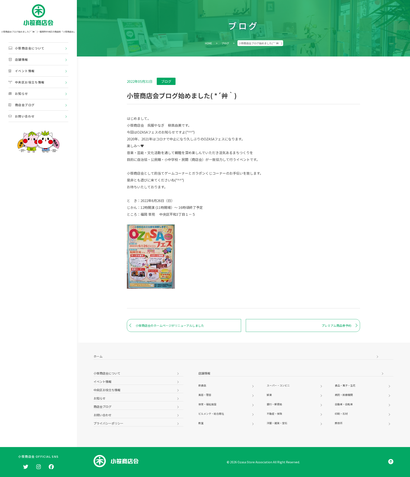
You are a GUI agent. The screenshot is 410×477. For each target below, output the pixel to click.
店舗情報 (21, 59)
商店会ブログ (25, 105)
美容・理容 (204, 395)
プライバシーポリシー (108, 423)
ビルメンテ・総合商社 (211, 413)
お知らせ (21, 93)
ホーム (98, 356)
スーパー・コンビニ (278, 385)
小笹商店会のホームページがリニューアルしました (170, 325)
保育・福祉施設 (207, 404)
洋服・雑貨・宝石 (277, 423)
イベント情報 (25, 71)
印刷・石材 (341, 413)
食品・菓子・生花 (345, 385)
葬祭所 (339, 423)
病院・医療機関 (344, 395)
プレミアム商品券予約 (336, 325)
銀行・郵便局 (274, 404)
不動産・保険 (274, 413)
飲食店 (202, 385)
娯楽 (269, 395)
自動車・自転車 (344, 404)
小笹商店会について (30, 48)
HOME (208, 43)
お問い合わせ (25, 116)
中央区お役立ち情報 (30, 82)
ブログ (225, 43)
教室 (201, 423)
